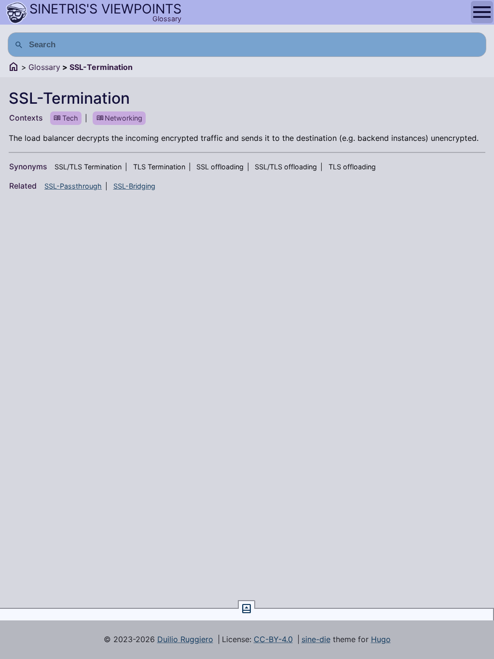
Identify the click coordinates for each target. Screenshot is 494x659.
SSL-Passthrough (73, 186)
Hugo (381, 639)
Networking (123, 118)
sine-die (316, 639)
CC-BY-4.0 (273, 639)
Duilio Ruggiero (185, 639)
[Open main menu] (482, 12)
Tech (70, 118)
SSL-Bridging (134, 186)
